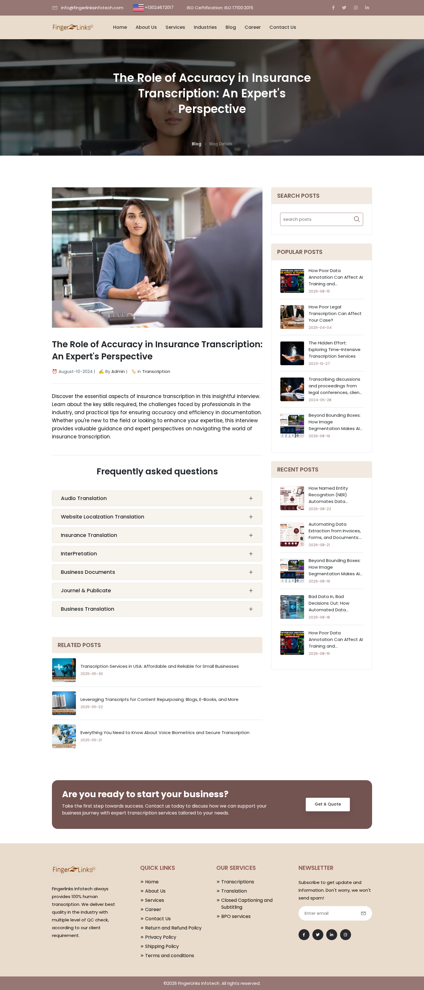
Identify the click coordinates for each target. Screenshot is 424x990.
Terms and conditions (169, 955)
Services (175, 27)
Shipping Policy (162, 946)
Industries (205, 27)
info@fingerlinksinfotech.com (92, 8)
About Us (146, 27)
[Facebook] (333, 8)
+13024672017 (159, 7)
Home (120, 27)
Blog (231, 27)
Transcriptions (237, 881)
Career (253, 27)
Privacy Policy (160, 937)
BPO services (236, 916)
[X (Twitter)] (344, 8)
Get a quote (328, 804)
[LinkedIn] (367, 8)
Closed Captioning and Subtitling (247, 903)
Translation (234, 891)
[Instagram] (356, 8)
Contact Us (282, 27)
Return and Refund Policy (173, 928)
